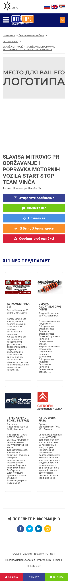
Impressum (44, 560)
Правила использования (20, 560)
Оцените (58, 577)
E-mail (56, 560)
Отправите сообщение (36, 198)
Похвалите (36, 218)
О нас (49, 553)
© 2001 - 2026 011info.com (28, 553)
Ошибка (13, 577)
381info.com (34, 566)
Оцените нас (36, 208)
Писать (35, 577)
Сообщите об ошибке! (36, 238)
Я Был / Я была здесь (36, 228)
